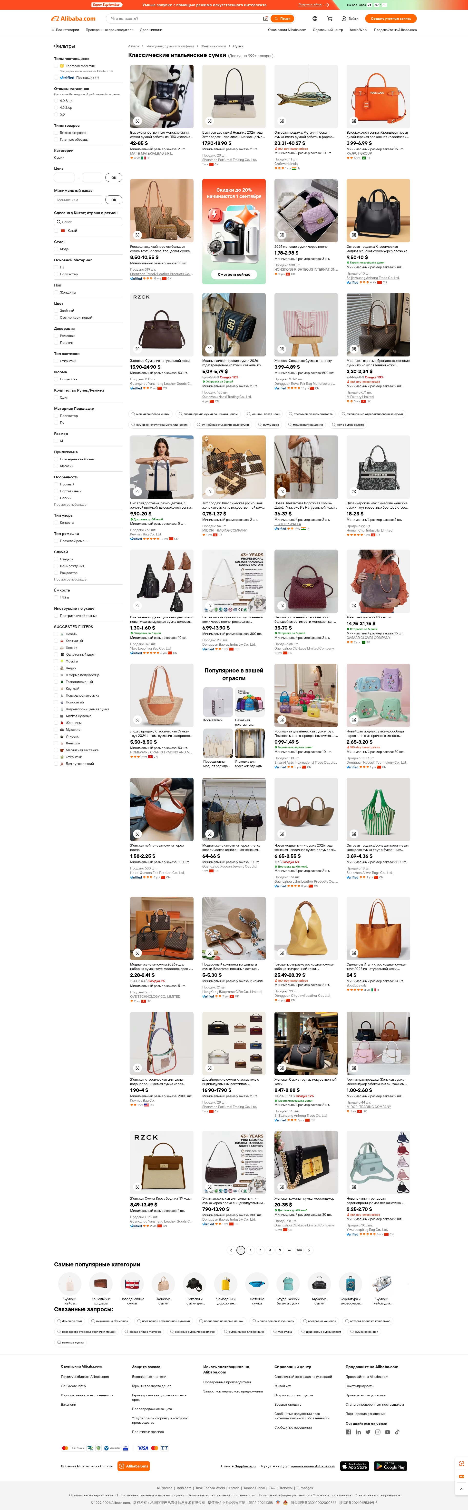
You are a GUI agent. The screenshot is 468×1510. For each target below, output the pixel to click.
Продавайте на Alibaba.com (367, 1377)
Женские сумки (213, 46)
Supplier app (245, 1466)
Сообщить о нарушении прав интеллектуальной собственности (302, 1416)
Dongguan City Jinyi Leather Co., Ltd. (302, 995)
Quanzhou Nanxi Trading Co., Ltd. (227, 397)
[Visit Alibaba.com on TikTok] (397, 1432)
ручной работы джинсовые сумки (225, 424)
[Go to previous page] (231, 1250)
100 (299, 1250)
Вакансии (68, 1404)
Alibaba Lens (87, 1466)
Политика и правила (148, 1432)
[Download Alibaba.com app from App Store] (354, 1466)
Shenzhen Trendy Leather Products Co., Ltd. (162, 274)
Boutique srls (357, 985)
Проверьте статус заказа (365, 1395)
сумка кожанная (366, 1331)
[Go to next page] (309, 1250)
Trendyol (285, 1488)
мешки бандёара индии (152, 414)
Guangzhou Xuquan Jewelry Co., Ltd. (229, 866)
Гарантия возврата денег (151, 1386)
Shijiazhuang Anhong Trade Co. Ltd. (373, 278)
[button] (266, 18)
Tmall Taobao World (210, 1488)
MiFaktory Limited (360, 397)
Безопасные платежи (149, 1377)
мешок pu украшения (308, 424)
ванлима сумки (73, 1342)
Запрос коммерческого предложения (233, 1391)
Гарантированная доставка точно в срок (159, 1397)
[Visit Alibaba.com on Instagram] (378, 1432)
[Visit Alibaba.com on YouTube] (387, 1432)
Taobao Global (254, 1488)
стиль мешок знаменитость (313, 414)
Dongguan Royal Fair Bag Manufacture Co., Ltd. (306, 383)
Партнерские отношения (365, 1414)
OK (113, 178)
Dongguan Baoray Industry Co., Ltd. (229, 644)
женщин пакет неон (266, 414)
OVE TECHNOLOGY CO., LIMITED (155, 996)
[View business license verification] (278, 1502)
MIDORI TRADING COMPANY (224, 530)
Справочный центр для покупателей (303, 1377)
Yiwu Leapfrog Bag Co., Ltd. (150, 648)
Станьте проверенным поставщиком (375, 1404)
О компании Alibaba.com (81, 1366)
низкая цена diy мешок (112, 1321)
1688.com (183, 1488)
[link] (461, 1463)
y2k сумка (285, 1331)
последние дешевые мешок (223, 1321)
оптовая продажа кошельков (370, 1321)
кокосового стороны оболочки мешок (88, 1331)
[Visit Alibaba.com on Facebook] (348, 1432)
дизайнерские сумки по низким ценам (211, 414)
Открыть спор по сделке (293, 1395)
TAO (272, 1488)
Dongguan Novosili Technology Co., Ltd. (377, 762)
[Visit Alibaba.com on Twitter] (368, 1432)
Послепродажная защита (152, 1409)
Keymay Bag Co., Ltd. (146, 534)
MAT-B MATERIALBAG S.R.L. (151, 153)
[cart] (330, 19)
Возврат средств (287, 1404)
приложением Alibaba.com (313, 1466)
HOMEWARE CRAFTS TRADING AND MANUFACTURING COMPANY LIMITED (162, 752)
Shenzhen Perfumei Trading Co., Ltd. (229, 160)
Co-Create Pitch (73, 1386)
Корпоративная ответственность (87, 1395)
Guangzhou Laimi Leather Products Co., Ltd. (306, 881)
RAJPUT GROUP (359, 153)
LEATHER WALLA (287, 524)
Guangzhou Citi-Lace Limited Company (304, 648)
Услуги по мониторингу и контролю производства (160, 1420)
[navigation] (88, 649)
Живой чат (282, 1386)
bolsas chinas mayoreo (145, 1331)
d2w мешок (271, 424)
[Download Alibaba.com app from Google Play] (390, 1466)
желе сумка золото (350, 424)
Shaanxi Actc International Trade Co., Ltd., (305, 762)
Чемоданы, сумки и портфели (170, 46)
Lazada (234, 1488)
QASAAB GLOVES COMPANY (368, 638)
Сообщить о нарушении (293, 1427)
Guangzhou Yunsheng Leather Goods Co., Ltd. (162, 383)
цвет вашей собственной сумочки (166, 1321)
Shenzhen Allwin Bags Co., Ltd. (369, 873)
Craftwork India (286, 164)
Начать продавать (359, 1386)
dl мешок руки (72, 1321)
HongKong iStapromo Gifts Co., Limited (232, 992)
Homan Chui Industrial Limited (369, 530)
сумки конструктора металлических (161, 424)
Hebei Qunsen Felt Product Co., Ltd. (157, 873)
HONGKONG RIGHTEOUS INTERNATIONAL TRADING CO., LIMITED (306, 269)
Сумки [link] (238, 46)
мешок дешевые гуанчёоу (275, 1321)
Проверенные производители (227, 1382)
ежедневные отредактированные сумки (375, 414)
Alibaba (133, 46)
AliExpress (164, 1488)
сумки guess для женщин (246, 1331)
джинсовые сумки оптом (323, 1331)
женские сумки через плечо (195, 1331)
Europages (305, 1488)
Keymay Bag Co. (142, 1100)
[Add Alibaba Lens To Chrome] (133, 1466)
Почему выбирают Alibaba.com (85, 1377)
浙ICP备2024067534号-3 (358, 1503)
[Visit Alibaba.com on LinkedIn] (358, 1432)
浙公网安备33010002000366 (313, 1503)
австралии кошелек (322, 1321)
